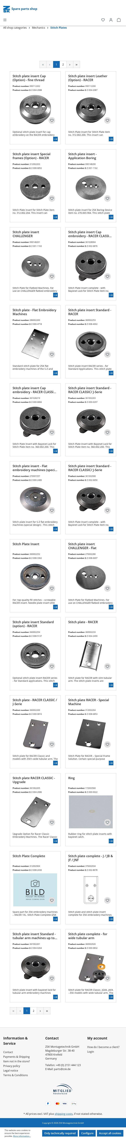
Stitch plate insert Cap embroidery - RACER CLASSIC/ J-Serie (90, 234)
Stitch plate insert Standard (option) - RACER (33, 624)
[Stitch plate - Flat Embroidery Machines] (35, 343)
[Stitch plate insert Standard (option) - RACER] (35, 655)
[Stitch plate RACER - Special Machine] (90, 733)
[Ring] (90, 811)
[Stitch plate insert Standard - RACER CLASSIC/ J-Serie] (90, 421)
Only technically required (60, 1133)
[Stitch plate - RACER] (90, 655)
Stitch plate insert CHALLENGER (26, 234)
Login (90, 1051)
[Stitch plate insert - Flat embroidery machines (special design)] (35, 499)
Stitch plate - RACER (83, 622)
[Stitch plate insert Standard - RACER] (90, 343)
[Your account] (111, 19)
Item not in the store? (16, 1061)
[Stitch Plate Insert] (35, 577)
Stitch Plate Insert (26, 544)
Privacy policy (11, 1066)
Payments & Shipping (16, 1057)
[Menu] (5, 19)
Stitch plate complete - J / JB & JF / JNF (90, 858)
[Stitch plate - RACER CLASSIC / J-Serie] (35, 733)
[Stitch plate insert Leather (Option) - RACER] (90, 109)
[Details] (55, 139)
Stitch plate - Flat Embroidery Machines (34, 312)
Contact (8, 1052)
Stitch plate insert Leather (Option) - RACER (87, 78)
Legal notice (10, 1070)
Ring (71, 778)
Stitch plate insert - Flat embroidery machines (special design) (35, 468)
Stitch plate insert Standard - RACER (89, 312)
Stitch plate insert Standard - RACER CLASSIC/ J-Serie (89, 390)
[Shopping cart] (119, 19)
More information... (22, 1136)
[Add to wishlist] (52, 120)
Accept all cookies (110, 1133)
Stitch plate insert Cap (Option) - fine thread (29, 78)
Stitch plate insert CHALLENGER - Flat (82, 546)
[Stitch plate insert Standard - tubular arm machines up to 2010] (35, 967)
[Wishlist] (103, 19)
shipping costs (64, 1114)
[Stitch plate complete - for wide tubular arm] (90, 967)
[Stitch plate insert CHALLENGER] (35, 265)
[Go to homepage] (6, 9)
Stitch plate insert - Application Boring (82, 156)
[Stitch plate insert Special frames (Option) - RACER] (35, 187)
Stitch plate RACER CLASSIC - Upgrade (34, 780)
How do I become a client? (103, 1047)
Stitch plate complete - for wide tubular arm (87, 936)
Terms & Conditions (15, 1075)
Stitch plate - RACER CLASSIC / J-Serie (35, 702)
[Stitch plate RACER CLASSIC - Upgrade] (35, 811)
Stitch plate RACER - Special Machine (88, 702)
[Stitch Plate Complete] (35, 889)
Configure (87, 1133)
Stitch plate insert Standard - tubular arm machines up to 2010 (34, 936)
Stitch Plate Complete (29, 856)
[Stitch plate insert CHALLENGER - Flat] (90, 577)
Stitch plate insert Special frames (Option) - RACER (31, 156)
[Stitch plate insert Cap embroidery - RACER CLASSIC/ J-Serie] (90, 265)
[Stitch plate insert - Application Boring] (90, 187)
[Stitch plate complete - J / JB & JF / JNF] (90, 889)
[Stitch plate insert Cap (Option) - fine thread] (35, 109)
